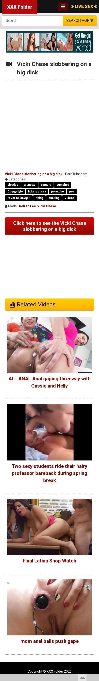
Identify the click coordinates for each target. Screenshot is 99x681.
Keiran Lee (27, 206)
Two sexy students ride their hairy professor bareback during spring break (49, 473)
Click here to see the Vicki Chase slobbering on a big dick (49, 226)
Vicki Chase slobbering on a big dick (33, 174)
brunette (30, 184)
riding (39, 198)
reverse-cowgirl (18, 198)
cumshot (62, 184)
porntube (57, 191)
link (95, 606)
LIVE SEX (84, 6)
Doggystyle (15, 191)
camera (46, 184)
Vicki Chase (46, 206)
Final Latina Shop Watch (49, 561)
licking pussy (37, 191)
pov (71, 191)
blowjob (12, 184)
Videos (69, 198)
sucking (54, 198)
